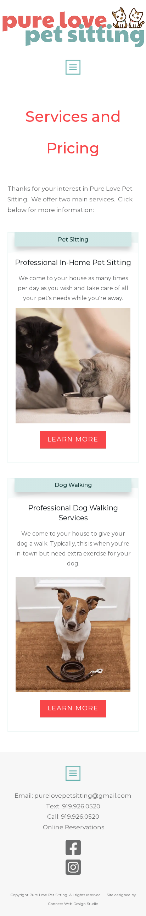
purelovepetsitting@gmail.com (82, 795)
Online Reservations (74, 827)
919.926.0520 (81, 806)
